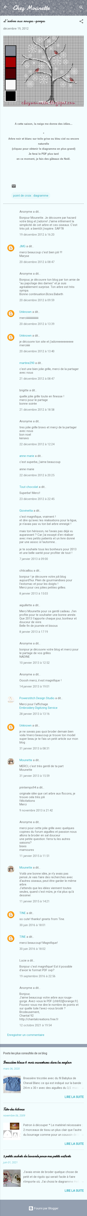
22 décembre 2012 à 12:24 (36, 444)
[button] (81, 22)
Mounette (25, 760)
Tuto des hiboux (13, 1109)
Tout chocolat (28, 487)
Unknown (25, 312)
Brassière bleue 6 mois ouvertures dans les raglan (37, 1062)
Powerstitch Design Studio (36, 698)
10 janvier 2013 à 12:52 (34, 663)
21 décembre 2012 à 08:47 (36, 378)
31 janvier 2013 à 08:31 (34, 748)
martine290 (26, 363)
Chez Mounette (31, 7)
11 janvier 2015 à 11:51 (34, 856)
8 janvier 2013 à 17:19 (33, 632)
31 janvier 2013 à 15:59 (34, 776)
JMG (22, 246)
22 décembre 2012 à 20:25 (36, 475)
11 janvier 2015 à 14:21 (34, 901)
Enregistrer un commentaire (25, 1035)
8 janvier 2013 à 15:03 (33, 593)
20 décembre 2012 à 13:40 (36, 351)
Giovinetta (26, 510)
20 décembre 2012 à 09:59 (36, 300)
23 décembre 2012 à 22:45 (36, 499)
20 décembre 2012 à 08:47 (36, 262)
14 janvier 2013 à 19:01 (34, 686)
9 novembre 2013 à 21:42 (36, 810)
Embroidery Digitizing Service (38, 708)
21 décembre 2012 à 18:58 (36, 409)
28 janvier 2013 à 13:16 (34, 714)
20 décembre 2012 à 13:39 (36, 324)
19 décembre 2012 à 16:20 (36, 234)
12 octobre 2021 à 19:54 (35, 1025)
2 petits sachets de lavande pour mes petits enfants (37, 1156)
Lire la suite (74, 1097)
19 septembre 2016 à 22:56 (37, 976)
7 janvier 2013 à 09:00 (33, 559)
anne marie (26, 456)
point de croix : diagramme (30, 195)
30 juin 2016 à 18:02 (32, 949)
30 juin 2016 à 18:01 (32, 925)
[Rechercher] (81, 8)
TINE (22, 913)
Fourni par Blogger (45, 1208)
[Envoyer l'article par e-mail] (13, 187)
